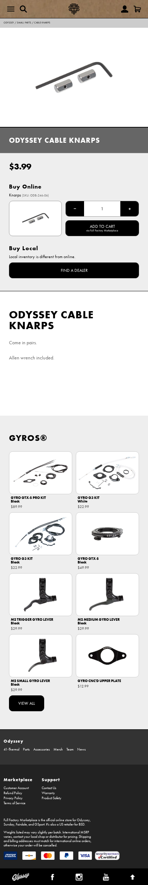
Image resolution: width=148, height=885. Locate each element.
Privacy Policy (13, 798)
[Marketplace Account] (124, 9)
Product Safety (51, 798)
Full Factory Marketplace (20, 820)
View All (26, 703)
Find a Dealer (74, 270)
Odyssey (9, 22)
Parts (26, 749)
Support (51, 779)
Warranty (48, 793)
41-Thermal (11, 749)
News (81, 749)
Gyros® (28, 438)
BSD (81, 824)
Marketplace (18, 779)
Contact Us (49, 788)
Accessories (41, 749)
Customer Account (16, 788)
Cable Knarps (42, 22)
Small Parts (24, 22)
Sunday (9, 824)
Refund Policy (13, 793)
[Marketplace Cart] (137, 9)
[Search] (23, 9)
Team (70, 749)
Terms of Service (15, 803)
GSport (39, 824)
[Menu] (11, 9)
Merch (58, 749)
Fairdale (21, 824)
